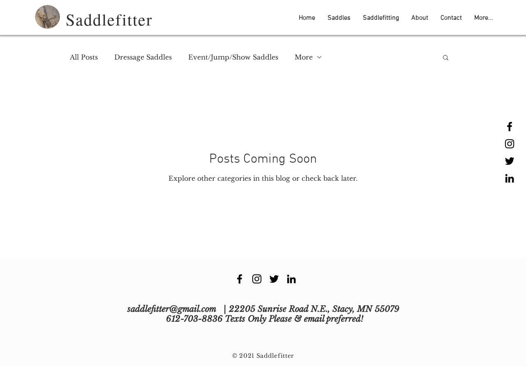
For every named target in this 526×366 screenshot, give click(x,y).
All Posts (84, 57)
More (304, 57)
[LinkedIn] (509, 178)
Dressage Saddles (143, 57)
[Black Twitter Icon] (509, 161)
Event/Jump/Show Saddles (233, 57)
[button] (339, 18)
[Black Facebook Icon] (509, 126)
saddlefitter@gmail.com (171, 309)
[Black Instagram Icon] (509, 144)
